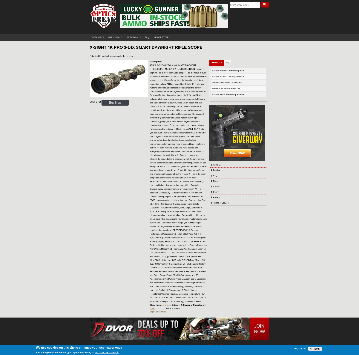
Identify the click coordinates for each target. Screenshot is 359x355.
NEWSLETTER (161, 37)
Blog (147, 37)
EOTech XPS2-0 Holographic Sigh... (229, 95)
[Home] (104, 16)
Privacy (216, 197)
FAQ (215, 176)
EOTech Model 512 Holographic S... (229, 71)
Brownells (167, 305)
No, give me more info (107, 352)
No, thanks (315, 349)
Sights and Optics (158, 312)
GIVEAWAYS (97, 37)
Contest (216, 186)
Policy (216, 192)
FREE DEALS (134, 37)
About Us (217, 165)
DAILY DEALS (115, 37)
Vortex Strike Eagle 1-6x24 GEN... (228, 83)
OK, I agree (300, 349)
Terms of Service (221, 203)
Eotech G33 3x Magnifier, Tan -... (227, 89)
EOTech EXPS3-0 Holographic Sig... (229, 77)
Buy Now (115, 102)
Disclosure (218, 170)
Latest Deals (216, 63)
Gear (152, 308)
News (215, 181)
